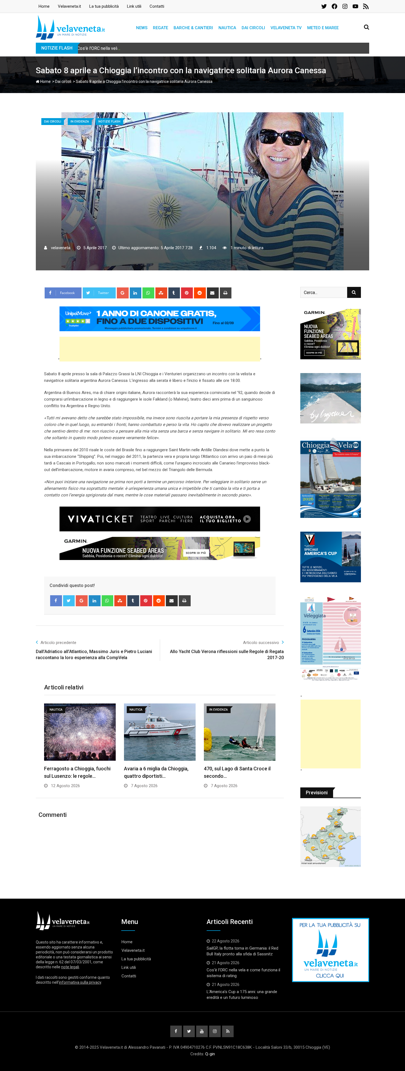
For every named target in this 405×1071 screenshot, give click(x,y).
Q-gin (210, 1053)
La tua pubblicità (104, 6)
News (141, 27)
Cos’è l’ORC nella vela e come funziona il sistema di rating (133, 48)
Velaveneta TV (286, 27)
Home (44, 6)
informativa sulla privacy (80, 982)
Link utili (134, 6)
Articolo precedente (58, 642)
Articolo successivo (261, 642)
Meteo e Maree (323, 27)
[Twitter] (69, 600)
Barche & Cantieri (193, 27)
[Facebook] (56, 600)
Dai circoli (253, 27)
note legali (70, 967)
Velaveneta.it (69, 6)
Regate (160, 27)
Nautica (227, 27)
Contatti (157, 6)
